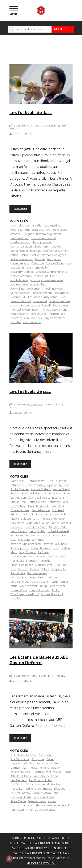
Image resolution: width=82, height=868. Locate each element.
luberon (15, 297)
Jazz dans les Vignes (31, 539)
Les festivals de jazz (30, 391)
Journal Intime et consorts (27, 288)
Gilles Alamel (50, 522)
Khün (14, 552)
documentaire (40, 767)
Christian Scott (37, 501)
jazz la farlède (19, 280)
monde (47, 788)
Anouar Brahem (41, 489)
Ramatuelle (60, 305)
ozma (14, 305)
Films (67, 771)
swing (43, 585)
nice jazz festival (21, 301)
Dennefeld (57, 506)
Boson (67, 493)
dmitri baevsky (53, 246)
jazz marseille (19, 284)
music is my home (45, 297)
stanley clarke (19, 313)
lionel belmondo (42, 292)
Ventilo (17, 134)
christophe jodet (42, 242)
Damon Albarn (20, 767)
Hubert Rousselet (58, 531)
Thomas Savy (19, 590)
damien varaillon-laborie (26, 246)
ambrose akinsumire (37, 229)
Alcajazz (61, 480)
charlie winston (20, 242)
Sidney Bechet (40, 581)
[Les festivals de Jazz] (41, 84)
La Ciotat (43, 552)
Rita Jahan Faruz (21, 797)
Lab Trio (52, 556)
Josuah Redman (41, 548)
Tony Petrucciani (39, 590)
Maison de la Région (47, 784)
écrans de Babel (21, 771)
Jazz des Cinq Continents (51, 271)
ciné (45, 763)
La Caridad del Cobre (46, 776)
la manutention (20, 292)
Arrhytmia (38, 759)
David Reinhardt (38, 506)
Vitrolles (16, 322)
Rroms (42, 577)
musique (59, 788)
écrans (55, 767)
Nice (62, 297)
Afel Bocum (46, 755)
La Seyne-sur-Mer (22, 556)
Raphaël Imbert (20, 309)
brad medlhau (20, 238)
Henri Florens (19, 531)
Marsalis (31, 560)
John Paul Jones (21, 776)
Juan (56, 548)
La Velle (40, 556)
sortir (14, 585)
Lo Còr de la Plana (22, 784)
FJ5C (36, 518)
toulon (56, 590)
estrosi (15, 255)
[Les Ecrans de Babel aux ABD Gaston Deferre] (41, 629)
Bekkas (15, 493)
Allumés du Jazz (21, 485)
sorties (64, 581)
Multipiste (34, 404)
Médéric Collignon (22, 564)
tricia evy (36, 318)
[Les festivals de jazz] (41, 358)
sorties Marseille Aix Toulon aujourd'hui (40, 837)
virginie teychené (55, 318)
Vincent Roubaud (52, 594)
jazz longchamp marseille (46, 280)
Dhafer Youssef (20, 510)
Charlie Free (18, 501)
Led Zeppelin (19, 780)
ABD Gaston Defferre (24, 755)
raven (35, 309)
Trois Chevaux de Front (25, 594)
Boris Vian (55, 493)
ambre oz (16, 229)
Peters (45, 569)
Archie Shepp (61, 489)
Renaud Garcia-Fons (54, 309)
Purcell (46, 305)
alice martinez (52, 225)
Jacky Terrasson (25, 535)
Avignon (29, 234)
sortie (55, 581)
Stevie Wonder (28, 585)
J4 (12, 535)
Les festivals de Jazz (30, 112)
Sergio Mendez (20, 581)
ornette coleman (59, 301)
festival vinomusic (22, 259)
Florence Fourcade (53, 518)
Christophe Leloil (58, 501)
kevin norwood (54, 288)
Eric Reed (58, 510)
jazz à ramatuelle (37, 267)
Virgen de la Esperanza (40, 809)
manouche (17, 560)
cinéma (54, 763)
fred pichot (54, 259)
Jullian (65, 548)
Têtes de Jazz (38, 313)
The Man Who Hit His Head (52, 805)
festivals (40, 259)
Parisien (23, 569)
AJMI (14, 225)
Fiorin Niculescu (21, 518)
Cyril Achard (18, 506)
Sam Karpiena (37, 801)
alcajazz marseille (30, 225)
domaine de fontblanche (26, 250)
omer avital (40, 301)
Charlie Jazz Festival (43, 238)
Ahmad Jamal (36, 480)
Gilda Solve (33, 522)
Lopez (62, 556)
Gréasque (38, 263)
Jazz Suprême (20, 548)
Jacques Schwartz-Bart (52, 535)
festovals (60, 514)
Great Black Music (36, 527)
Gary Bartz (17, 522)
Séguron (54, 577)
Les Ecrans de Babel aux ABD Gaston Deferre (39, 660)
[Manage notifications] (9, 858)
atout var (16, 234)
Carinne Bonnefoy (22, 497)
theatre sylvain (20, 318)
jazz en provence (21, 276)
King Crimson (27, 552)
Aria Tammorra (20, 759)
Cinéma (32, 676)
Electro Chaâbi (42, 771)
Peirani (34, 569)
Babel (50, 759)
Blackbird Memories (34, 493)
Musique (33, 126)
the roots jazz (57, 313)
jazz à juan (17, 267)
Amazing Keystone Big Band (51, 485)
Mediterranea (32, 788)
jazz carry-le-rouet (22, 271)
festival (25, 255)
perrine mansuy (30, 305)
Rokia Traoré (18, 801)
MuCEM (27, 297)
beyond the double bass (25, 763)
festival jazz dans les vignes (49, 255)
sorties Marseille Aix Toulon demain (35, 843)
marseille (44, 560)
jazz (68, 263)
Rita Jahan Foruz (43, 797)
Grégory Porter (55, 263)
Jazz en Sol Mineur (45, 276)
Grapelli (66, 522)
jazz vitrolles (38, 284)
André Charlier (20, 489)
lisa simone (61, 292)
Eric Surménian (20, 514)
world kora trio (32, 322)
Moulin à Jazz (43, 564)
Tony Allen (17, 809)
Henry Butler (37, 531)
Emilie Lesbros (41, 510)
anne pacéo (60, 229)
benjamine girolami (48, 234)
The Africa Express (22, 805)
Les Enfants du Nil (40, 780)
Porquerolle (58, 569)
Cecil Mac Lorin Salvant (49, 497)
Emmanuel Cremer (55, 250)
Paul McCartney (20, 792)
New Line (60, 564)
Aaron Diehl (18, 480)
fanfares (37, 514)
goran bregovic (20, 263)
